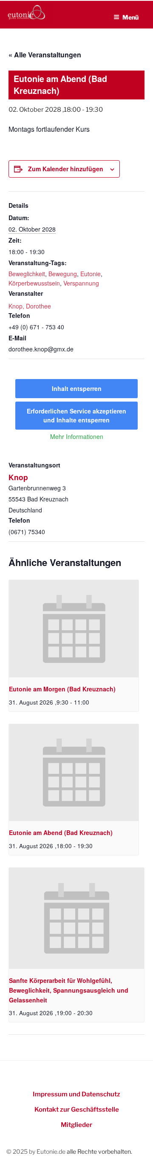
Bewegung (62, 273)
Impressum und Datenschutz (76, 1094)
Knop (18, 477)
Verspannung (81, 283)
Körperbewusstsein (34, 283)
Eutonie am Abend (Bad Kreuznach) (61, 832)
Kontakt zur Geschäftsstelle (76, 1109)
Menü (130, 17)
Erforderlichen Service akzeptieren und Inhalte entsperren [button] (76, 415)
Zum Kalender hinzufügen (65, 168)
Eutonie (90, 273)
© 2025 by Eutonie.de (36, 1151)
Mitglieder (76, 1125)
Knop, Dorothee (29, 306)
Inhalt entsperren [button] (77, 388)
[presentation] (74, 628)
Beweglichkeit (26, 273)
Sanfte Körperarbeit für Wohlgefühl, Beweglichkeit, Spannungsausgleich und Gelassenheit (68, 990)
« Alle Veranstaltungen (44, 54)
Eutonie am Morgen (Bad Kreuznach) (62, 689)
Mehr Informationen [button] (76, 437)
